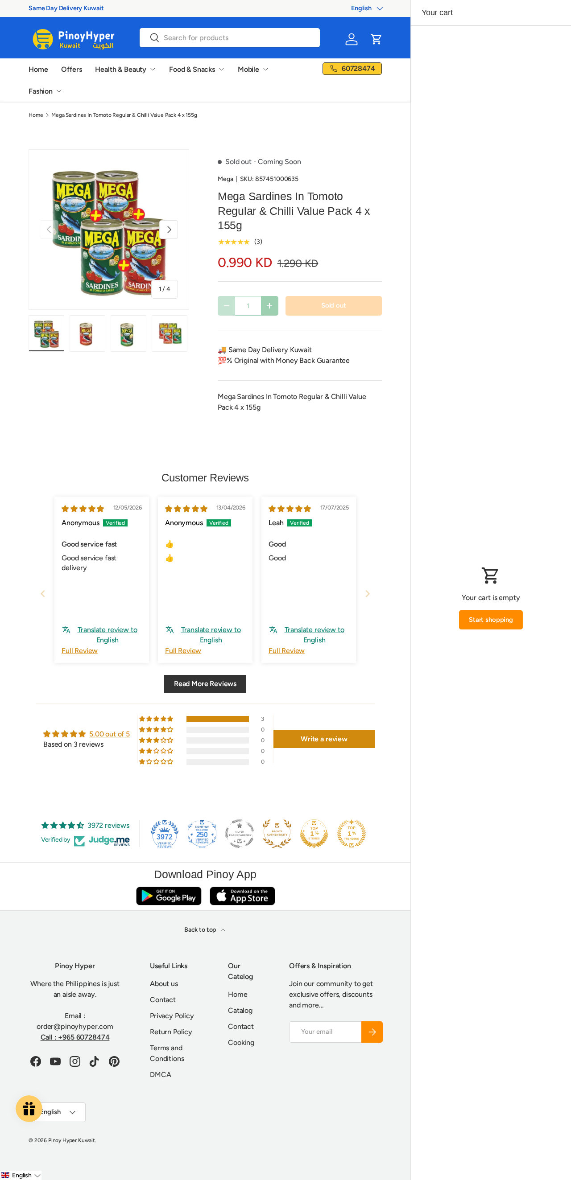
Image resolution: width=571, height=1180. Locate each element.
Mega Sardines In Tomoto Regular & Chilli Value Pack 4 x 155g (124, 115)
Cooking (241, 1042)
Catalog (240, 1010)
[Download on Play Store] (168, 896)
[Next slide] (367, 594)
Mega (225, 179)
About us (164, 983)
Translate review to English (107, 634)
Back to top (200, 929)
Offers (71, 69)
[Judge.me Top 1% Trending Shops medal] (351, 833)
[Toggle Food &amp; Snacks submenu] (221, 69)
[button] (376, 39)
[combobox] (230, 37)
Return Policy (171, 1032)
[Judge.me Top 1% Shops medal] (314, 833)
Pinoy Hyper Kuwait (71, 1140)
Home (38, 69)
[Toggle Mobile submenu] (265, 69)
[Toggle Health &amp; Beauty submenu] (152, 69)
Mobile (248, 69)
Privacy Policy (172, 1015)
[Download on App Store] (242, 896)
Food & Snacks (192, 69)
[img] (83, 509)
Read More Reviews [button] (205, 683)
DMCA (160, 1074)
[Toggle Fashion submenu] (59, 91)
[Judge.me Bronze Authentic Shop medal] (277, 833)
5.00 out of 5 (109, 734)
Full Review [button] (80, 650)
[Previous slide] (43, 594)
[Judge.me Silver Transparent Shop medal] (239, 833)
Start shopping (491, 620)
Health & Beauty (120, 69)
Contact (163, 999)
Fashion (41, 91)
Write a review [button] (324, 739)
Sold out (333, 305)
